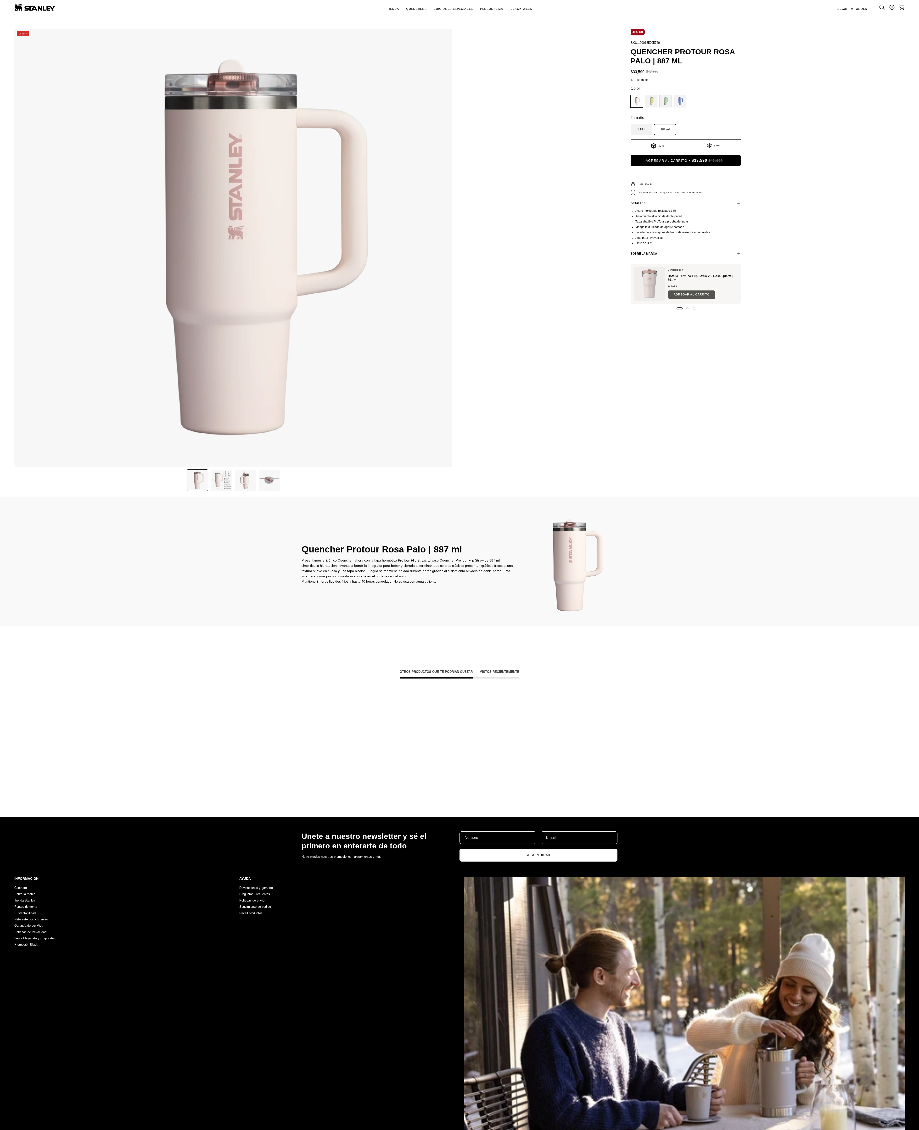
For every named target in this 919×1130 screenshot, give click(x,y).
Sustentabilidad (25, 913)
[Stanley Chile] (34, 7)
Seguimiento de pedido (255, 907)
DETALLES (638, 203)
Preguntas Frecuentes (254, 894)
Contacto (20, 888)
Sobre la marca (24, 894)
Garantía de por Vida (28, 926)
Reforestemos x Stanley (31, 919)
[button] (882, 7)
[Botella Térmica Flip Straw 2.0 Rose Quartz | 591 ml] (649, 284)
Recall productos (251, 913)
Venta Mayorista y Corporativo (35, 938)
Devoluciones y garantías (257, 888)
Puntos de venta (25, 907)
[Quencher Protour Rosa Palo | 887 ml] (197, 480)
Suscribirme (538, 855)
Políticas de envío (251, 900)
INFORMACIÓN (26, 878)
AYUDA (245, 878)
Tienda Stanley (24, 900)
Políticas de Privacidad (30, 932)
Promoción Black (26, 944)
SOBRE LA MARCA (644, 253)
